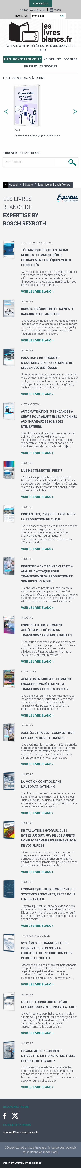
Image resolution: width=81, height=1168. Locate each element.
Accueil (13, 184)
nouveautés (53, 59)
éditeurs (31, 66)
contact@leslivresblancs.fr (20, 1132)
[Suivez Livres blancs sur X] (15, 1116)
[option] (40, 111)
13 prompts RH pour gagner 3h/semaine (37, 135)
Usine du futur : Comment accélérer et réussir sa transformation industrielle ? (46, 630)
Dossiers (70, 59)
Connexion (40, 3)
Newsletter (21, 15)
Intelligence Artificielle (22, 59)
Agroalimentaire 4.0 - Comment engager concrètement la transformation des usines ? (46, 684)
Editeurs (28, 184)
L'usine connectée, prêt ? (41, 470)
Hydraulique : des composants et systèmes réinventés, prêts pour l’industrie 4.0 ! (48, 894)
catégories (48, 66)
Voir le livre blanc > (37, 291)
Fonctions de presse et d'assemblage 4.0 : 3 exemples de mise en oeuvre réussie (47, 363)
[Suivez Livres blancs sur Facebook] (7, 1116)
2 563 (57, 10)
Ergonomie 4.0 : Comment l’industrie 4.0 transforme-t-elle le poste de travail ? (48, 1056)
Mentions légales (31, 1162)
